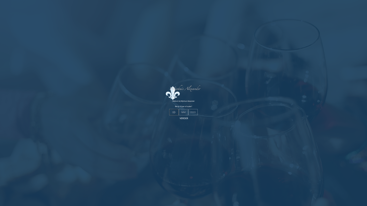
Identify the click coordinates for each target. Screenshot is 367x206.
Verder (184, 118)
